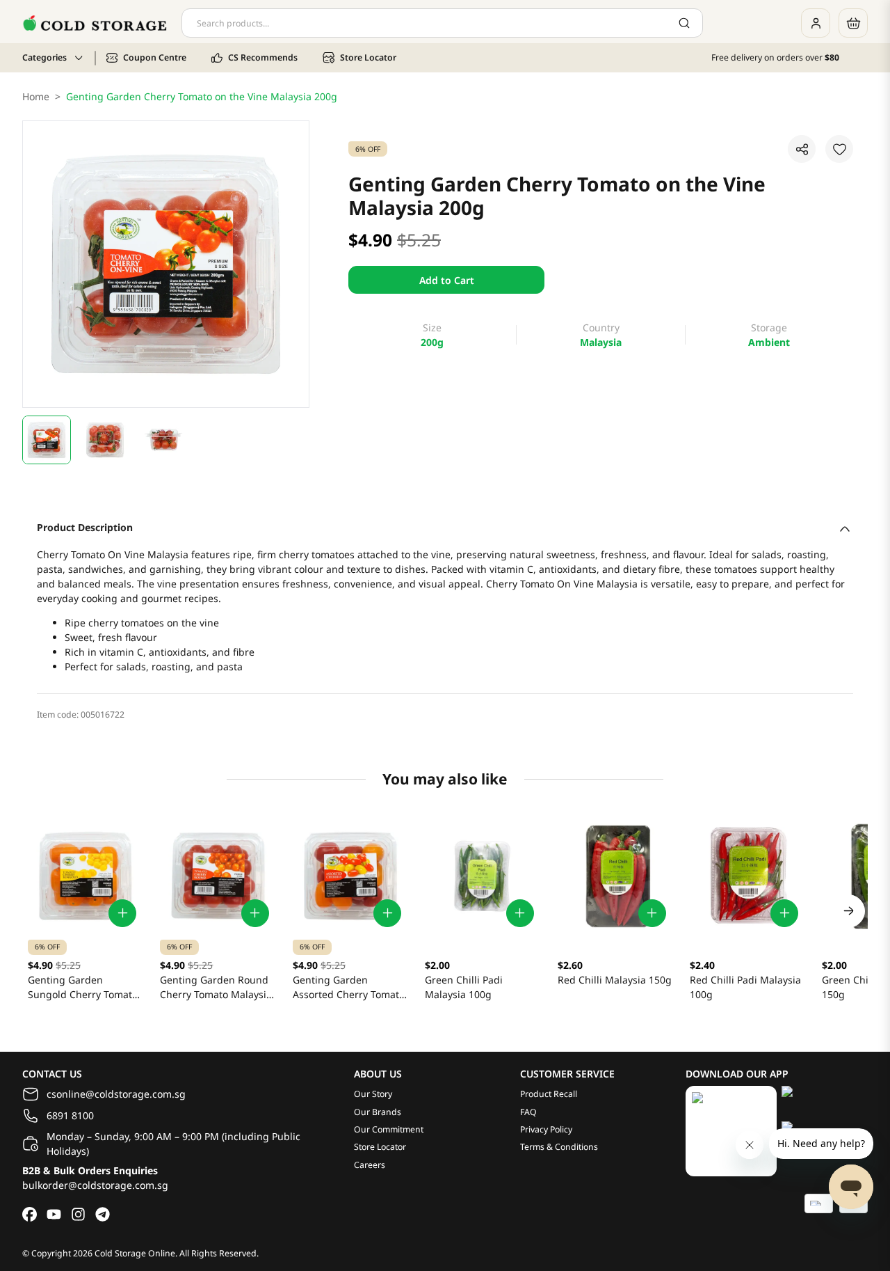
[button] (46, 440)
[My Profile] (815, 23)
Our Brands (377, 1112)
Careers (369, 1165)
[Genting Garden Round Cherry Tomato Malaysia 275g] (217, 875)
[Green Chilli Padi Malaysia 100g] (482, 875)
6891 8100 (70, 1115)
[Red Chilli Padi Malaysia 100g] (747, 875)
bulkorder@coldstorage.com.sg (95, 1185)
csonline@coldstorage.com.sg (116, 1093)
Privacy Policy (546, 1129)
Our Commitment (388, 1129)
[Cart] (853, 23)
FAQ (528, 1112)
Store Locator (380, 1147)
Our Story (373, 1094)
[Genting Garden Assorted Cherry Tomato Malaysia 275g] (350, 875)
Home (35, 96)
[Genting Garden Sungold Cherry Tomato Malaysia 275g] (85, 875)
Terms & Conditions (559, 1147)
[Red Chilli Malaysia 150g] (615, 875)
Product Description (85, 527)
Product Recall (548, 1094)
